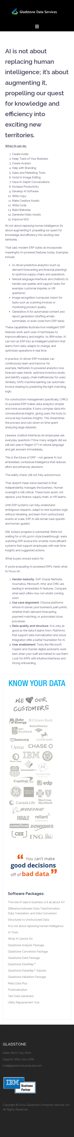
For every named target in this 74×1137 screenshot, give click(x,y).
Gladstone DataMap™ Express (27, 970)
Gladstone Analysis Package (26, 945)
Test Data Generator (21, 996)
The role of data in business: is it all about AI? (36, 902)
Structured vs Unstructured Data (28, 919)
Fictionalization (17, 989)
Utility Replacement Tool (23, 1002)
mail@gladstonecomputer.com (22, 1065)
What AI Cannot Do (20, 938)
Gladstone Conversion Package (28, 951)
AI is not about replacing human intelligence (35, 926)
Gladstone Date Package (24, 958)
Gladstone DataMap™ (22, 964)
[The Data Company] (37, 11)
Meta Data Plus (17, 983)
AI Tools (13, 932)
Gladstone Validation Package (27, 977)
